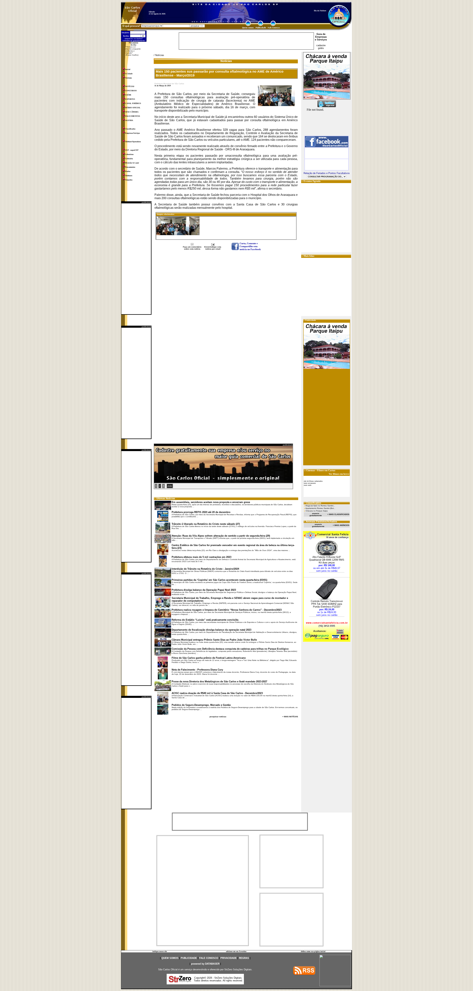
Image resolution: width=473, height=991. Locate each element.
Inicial (127, 69)
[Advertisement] (136, 258)
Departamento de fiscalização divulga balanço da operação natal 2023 (211, 629)
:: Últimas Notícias (164, 498)
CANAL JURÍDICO (133, 103)
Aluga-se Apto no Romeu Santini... (320, 506)
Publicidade (310, 320)
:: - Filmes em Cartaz (319, 470)
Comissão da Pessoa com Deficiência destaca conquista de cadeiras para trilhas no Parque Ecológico (230, 648)
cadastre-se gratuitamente (133, 41)
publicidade (147, 202)
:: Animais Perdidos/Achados (320, 521)
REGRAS (244, 958)
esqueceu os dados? (134, 38)
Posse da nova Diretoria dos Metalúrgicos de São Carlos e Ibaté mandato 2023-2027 (219, 681)
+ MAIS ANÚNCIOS (341, 525)
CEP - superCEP (131, 150)
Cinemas (310, 470)
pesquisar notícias (218, 717)
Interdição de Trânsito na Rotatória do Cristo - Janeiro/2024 (205, 568)
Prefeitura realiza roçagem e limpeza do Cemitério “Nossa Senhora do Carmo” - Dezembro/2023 (227, 609)
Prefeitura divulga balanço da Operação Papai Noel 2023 (204, 590)
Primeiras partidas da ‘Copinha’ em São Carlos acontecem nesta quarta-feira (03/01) (219, 580)
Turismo (128, 78)
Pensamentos (130, 167)
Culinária (129, 159)
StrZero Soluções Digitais (238, 969)
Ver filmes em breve (339, 474)
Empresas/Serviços (132, 133)
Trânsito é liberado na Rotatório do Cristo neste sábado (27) (206, 524)
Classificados (130, 129)
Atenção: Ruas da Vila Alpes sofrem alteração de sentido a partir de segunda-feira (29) (221, 535)
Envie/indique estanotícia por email (212, 248)
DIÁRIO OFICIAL (132, 108)
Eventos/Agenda (312, 181)
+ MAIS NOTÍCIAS (290, 717)
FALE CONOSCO (208, 958)
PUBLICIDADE (189, 958)
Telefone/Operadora (133, 142)
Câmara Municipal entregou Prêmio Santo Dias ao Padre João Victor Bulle (214, 639)
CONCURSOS (131, 91)
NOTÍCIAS (129, 86)
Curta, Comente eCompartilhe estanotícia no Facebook (250, 246)
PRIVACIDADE (228, 958)
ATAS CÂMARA (131, 112)
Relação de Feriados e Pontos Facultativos (327, 173)
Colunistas (129, 154)
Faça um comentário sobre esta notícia (192, 248)
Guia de (321, 34)
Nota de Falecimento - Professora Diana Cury (197, 669)
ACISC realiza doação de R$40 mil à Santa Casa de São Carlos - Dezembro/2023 (217, 693)
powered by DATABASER (205, 963)
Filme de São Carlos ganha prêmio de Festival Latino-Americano (209, 657)
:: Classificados (312, 503)
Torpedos (128, 180)
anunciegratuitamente (315, 514)
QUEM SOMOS (169, 958)
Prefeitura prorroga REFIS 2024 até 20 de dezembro (201, 512)
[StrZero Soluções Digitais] (180, 981)
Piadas (127, 171)
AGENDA (129, 120)
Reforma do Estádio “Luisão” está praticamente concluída (205, 619)
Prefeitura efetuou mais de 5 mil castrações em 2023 (201, 557)
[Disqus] (226, 299)
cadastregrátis (321, 47)
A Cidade (128, 74)
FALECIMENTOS (132, 116)
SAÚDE (128, 95)
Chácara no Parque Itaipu (317, 511)
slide (169, 486)
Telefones (128, 176)
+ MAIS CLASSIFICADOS (338, 514)
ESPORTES (130, 99)
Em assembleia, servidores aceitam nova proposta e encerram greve (211, 502)
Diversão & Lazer (132, 163)
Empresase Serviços (321, 38)
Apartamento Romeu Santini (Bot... (320, 508)
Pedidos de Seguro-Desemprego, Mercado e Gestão (201, 705)
